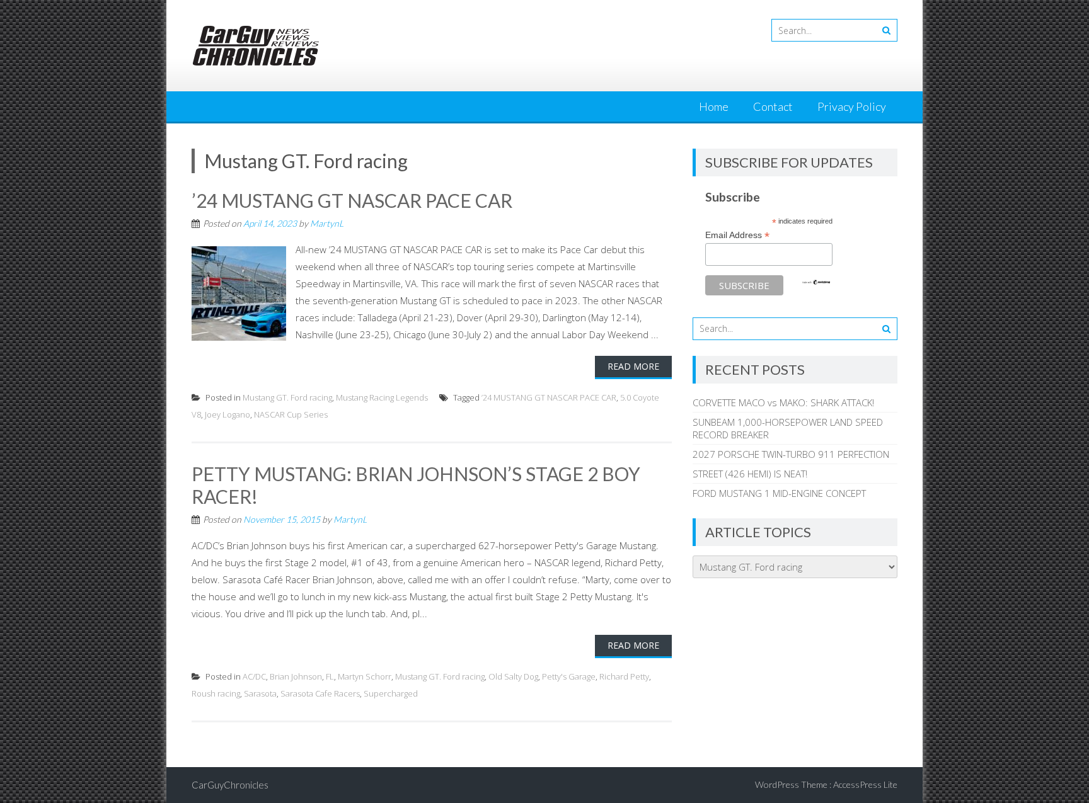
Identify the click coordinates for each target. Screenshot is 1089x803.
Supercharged (391, 693)
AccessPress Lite (865, 784)
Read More (633, 366)
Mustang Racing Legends (382, 397)
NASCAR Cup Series (291, 414)
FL (330, 676)
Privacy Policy (851, 106)
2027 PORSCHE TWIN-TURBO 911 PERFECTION (791, 454)
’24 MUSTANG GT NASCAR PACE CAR (352, 200)
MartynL (326, 223)
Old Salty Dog (513, 676)
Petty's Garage (569, 676)
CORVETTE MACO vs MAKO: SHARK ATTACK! (783, 402)
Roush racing (216, 693)
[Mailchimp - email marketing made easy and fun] (816, 282)
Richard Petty (624, 676)
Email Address (737, 235)
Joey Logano (227, 414)
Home (714, 106)
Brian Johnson (296, 676)
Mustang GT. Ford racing (287, 397)
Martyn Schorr (364, 676)
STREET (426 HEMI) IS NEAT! (750, 473)
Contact (773, 106)
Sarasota (260, 693)
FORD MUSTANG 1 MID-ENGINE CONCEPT (779, 493)
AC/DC (254, 676)
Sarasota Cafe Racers (320, 693)
